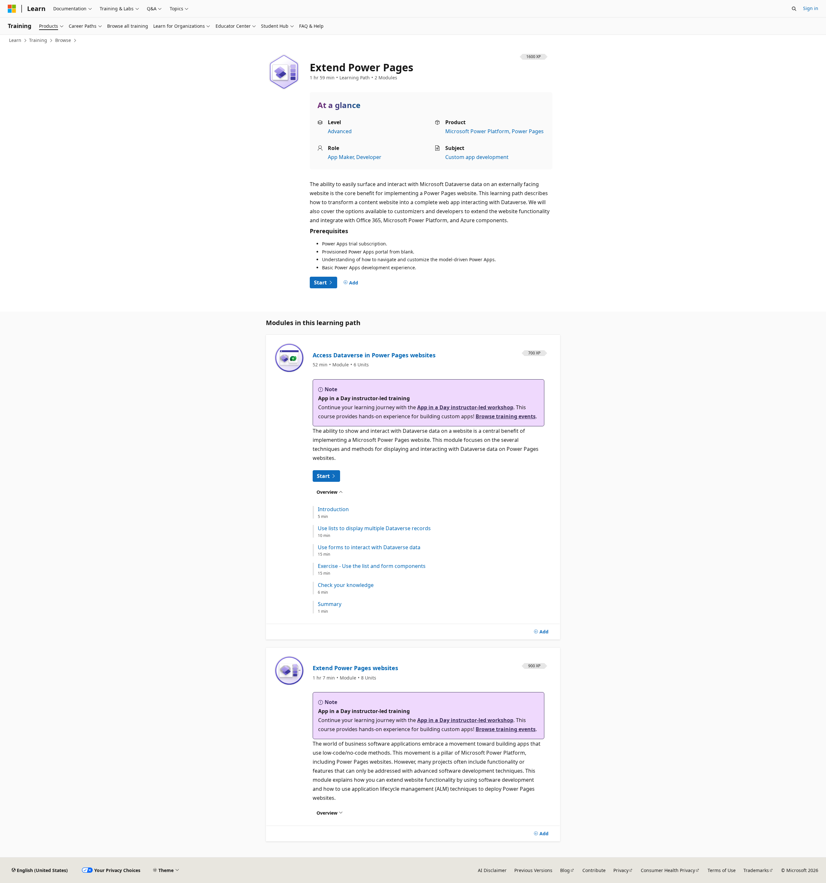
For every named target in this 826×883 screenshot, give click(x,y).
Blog (565, 870)
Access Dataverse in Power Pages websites (374, 355)
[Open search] (794, 9)
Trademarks (756, 870)
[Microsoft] (12, 9)
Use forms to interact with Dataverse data (369, 547)
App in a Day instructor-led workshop (465, 407)
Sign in (810, 8)
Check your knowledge (346, 585)
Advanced (340, 131)
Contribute (594, 870)
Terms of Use (722, 870)
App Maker (341, 157)
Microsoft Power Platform (477, 131)
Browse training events (506, 416)
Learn (15, 40)
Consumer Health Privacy (668, 870)
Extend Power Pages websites (355, 668)
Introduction (333, 509)
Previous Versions (533, 870)
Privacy (621, 870)
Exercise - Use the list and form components (372, 566)
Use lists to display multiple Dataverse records (374, 528)
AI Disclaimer (492, 870)
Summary (329, 604)
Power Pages (528, 131)
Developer (368, 157)
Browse (63, 40)
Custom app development (477, 157)
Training (38, 40)
